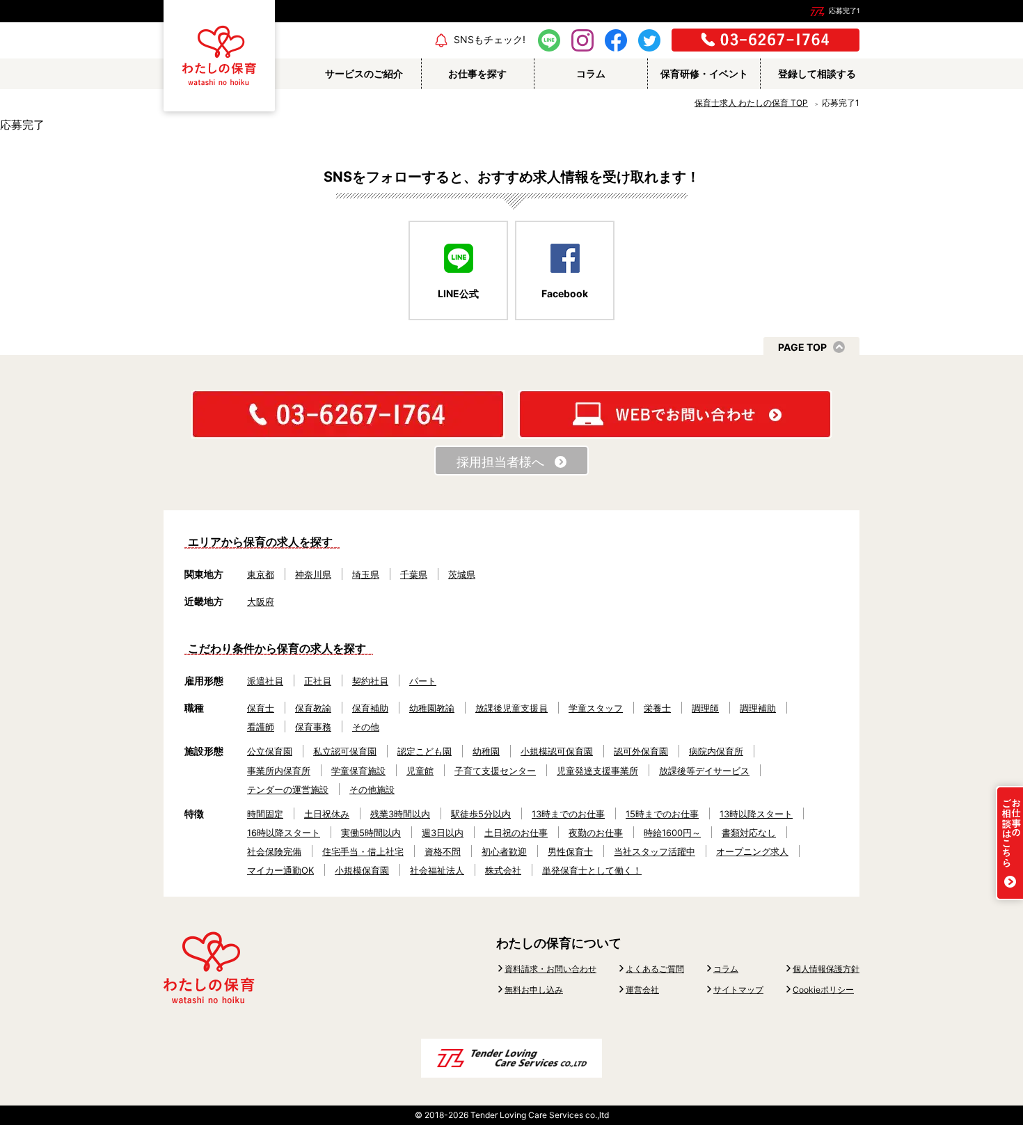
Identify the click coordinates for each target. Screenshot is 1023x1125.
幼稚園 (486, 751)
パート (422, 680)
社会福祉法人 (437, 870)
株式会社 (503, 870)
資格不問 (443, 851)
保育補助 (370, 708)
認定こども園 (424, 751)
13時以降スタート (756, 813)
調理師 (705, 708)
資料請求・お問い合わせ (550, 968)
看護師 (260, 726)
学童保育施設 (358, 770)
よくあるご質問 (655, 968)
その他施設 (372, 789)
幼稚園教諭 (431, 708)
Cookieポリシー (823, 989)
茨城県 (461, 574)
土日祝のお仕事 (516, 832)
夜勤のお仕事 (596, 832)
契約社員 (370, 680)
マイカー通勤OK (280, 870)
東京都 (260, 574)
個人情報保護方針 (826, 968)
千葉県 (413, 574)
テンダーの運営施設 (287, 789)
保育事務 (313, 726)
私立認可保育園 (344, 751)
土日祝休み (326, 813)
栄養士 (657, 708)
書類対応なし (749, 832)
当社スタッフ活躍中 (654, 851)
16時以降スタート (283, 832)
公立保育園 (269, 751)
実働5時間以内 (371, 832)
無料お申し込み (534, 989)
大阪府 (260, 601)
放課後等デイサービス (704, 770)
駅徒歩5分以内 (481, 813)
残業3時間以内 (400, 813)
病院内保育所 (716, 751)
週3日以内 (442, 832)
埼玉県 (365, 574)
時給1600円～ (672, 832)
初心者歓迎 (504, 851)
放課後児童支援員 (511, 708)
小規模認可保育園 (557, 751)
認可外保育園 (641, 751)
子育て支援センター (495, 770)
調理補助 (758, 708)
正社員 (317, 680)
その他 (365, 726)
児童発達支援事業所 (597, 770)
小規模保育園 (362, 870)
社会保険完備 (274, 851)
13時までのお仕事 (568, 813)
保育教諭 (313, 708)
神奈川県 (313, 574)
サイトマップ (738, 989)
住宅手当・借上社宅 (363, 851)
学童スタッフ (596, 708)
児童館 (420, 770)
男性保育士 (570, 851)
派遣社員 (265, 680)
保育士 (260, 708)
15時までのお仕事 (662, 813)
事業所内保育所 (278, 770)
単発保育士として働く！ (592, 870)
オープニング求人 (752, 851)
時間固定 (265, 813)
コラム (725, 968)
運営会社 (642, 989)
